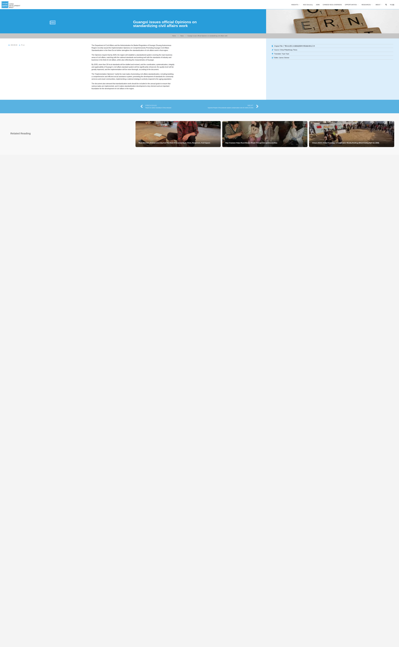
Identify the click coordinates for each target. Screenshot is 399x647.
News (182, 36)
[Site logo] (11, 4)
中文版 (392, 5)
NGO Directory (308, 5)
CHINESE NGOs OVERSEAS (332, 5)
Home (174, 36)
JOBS (318, 5)
